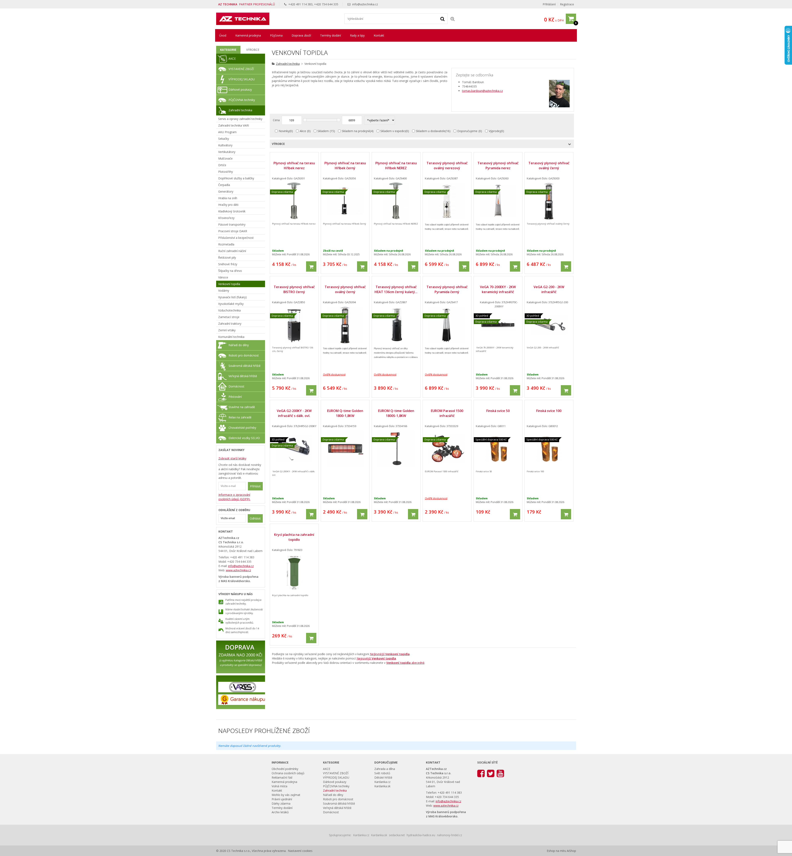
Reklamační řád (282, 777)
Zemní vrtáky (227, 330)
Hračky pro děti (228, 205)
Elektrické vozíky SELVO (244, 438)
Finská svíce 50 (498, 410)
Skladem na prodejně (356, 131)
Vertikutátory (226, 152)
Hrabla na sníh (227, 198)
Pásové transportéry (231, 224)
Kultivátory (225, 145)
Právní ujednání (282, 799)
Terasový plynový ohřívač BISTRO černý (294, 289)
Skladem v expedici (392, 131)
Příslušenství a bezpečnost (236, 238)
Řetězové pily (227, 257)
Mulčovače (225, 158)
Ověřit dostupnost (334, 374)
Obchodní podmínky (285, 769)
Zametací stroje (228, 317)
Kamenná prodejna (248, 35)
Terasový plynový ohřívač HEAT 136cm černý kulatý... (396, 289)
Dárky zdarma (281, 803)
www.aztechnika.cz (238, 570)
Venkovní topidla (229, 284)
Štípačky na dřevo (230, 271)
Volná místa (279, 786)
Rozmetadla (226, 244)
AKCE (232, 58)
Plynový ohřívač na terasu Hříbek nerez (294, 165)
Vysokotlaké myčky (231, 304)
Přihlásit (255, 486)
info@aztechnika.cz (365, 4)
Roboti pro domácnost (244, 355)
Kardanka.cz (382, 782)
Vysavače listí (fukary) (232, 297)
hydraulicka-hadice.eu (421, 835)
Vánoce (223, 277)
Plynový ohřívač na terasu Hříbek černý (345, 165)
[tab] (228, 50)
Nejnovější (376, 658)
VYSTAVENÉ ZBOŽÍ (241, 69)
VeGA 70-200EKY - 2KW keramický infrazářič (498, 289)
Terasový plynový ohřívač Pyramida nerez (498, 165)
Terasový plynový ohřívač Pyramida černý (447, 289)
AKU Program (227, 132)
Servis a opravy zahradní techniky (240, 119)
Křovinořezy (226, 218)
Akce (303, 131)
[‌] (481, 773)
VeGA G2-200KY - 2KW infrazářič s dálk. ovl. (294, 413)
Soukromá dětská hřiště (244, 366)
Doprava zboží (301, 35)
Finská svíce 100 (548, 410)
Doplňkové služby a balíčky (236, 178)
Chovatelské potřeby (242, 428)
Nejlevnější (390, 654)
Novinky (284, 131)
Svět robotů (382, 773)
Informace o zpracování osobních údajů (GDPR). (234, 497)
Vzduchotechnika (229, 310)
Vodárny (223, 290)
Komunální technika (231, 337)
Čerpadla (224, 185)
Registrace (567, 4)
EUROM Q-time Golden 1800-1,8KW (345, 413)
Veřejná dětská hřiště (243, 376)
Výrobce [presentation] (252, 50)
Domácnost (236, 386)
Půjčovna (276, 35)
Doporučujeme (467, 131)
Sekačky (223, 139)
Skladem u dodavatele (430, 131)
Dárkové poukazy (240, 89)
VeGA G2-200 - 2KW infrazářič (549, 289)
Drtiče (222, 165)
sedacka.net (397, 835)
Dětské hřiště (383, 777)
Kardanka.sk (382, 786)
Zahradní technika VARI (233, 125)
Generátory (225, 191)
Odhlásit (255, 518)
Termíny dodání (330, 35)
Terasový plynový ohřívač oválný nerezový (447, 165)
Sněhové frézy (227, 264)
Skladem (323, 131)
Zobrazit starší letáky (232, 458)
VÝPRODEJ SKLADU (242, 79)
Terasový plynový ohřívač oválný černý (548, 165)
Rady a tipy (357, 35)
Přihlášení (549, 4)
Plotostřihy (225, 172)
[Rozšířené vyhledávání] (452, 18)
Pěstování (235, 397)
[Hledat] (442, 19)
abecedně (405, 663)
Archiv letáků (280, 812)
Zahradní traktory (229, 324)
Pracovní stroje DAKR (232, 231)
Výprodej (495, 131)
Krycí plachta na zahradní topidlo (294, 537)
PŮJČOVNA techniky (242, 100)
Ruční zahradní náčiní (232, 251)
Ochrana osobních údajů (288, 773)
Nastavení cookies (300, 851)
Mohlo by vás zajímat (286, 795)
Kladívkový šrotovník (231, 211)
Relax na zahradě (240, 417)
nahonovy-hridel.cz (449, 835)
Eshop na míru (556, 851)
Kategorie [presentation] (228, 50)
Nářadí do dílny (239, 345)
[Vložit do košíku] (311, 266)
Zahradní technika (288, 64)
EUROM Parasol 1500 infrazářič (447, 413)
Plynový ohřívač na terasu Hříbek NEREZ (396, 165)
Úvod (222, 35)
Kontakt (379, 35)
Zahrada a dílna (384, 769)
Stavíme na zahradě (242, 407)
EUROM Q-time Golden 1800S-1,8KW (396, 413)
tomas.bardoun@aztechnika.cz (482, 91)
